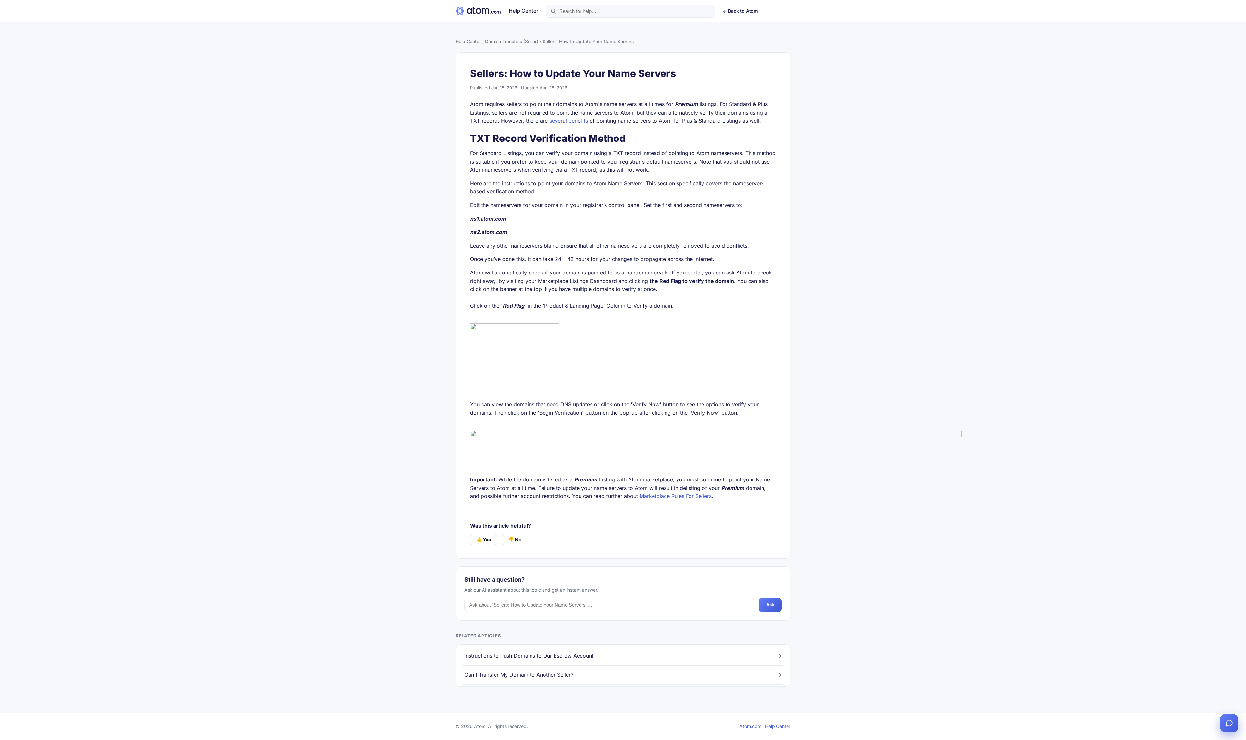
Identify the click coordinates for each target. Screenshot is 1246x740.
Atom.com (750, 726)
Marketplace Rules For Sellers (676, 496)
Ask (770, 604)
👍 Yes (483, 539)
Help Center (468, 41)
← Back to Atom (740, 11)
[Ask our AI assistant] (1229, 723)
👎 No (514, 539)
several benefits (568, 120)
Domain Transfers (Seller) (511, 41)
